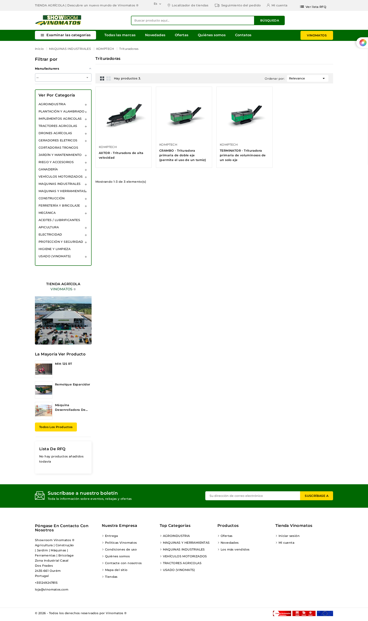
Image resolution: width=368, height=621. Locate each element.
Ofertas (181, 35)
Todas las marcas (119, 35)
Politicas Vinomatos (121, 543)
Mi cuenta (287, 543)
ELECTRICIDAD (50, 234)
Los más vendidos (235, 549)
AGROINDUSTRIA (52, 104)
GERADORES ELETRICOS (58, 140)
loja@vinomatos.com (51, 589)
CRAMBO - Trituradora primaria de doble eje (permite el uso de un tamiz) (182, 155)
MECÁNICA (47, 213)
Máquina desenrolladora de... (71, 407)
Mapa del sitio (116, 570)
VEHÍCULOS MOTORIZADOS (61, 176)
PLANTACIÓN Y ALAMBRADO (62, 111)
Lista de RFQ (52, 449)
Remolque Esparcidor (72, 384)
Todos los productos (56, 427)
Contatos (243, 35)
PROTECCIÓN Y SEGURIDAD (61, 242)
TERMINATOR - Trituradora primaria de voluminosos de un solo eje (243, 155)
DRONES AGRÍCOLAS (55, 133)
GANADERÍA (48, 169)
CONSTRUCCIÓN (52, 198)
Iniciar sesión (289, 536)
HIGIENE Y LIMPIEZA (54, 249)
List (108, 78)
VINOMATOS (317, 35)
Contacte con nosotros (123, 563)
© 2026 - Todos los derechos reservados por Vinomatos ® (81, 613)
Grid (102, 78)
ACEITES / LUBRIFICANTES (59, 220)
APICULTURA (49, 227)
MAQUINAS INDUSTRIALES (59, 184)
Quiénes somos (212, 35)
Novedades (155, 35)
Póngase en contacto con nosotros (61, 527)
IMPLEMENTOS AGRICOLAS (60, 119)
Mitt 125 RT (63, 364)
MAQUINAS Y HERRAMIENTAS (62, 191)
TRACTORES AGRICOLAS (58, 126)
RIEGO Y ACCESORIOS (56, 162)
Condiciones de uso (121, 549)
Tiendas (111, 577)
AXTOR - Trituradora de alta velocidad (121, 155)
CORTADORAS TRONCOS (58, 148)
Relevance (307, 78)
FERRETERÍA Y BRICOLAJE (59, 205)
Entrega (111, 536)
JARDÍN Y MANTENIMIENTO (60, 155)
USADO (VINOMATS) (55, 256)
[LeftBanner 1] (63, 309)
